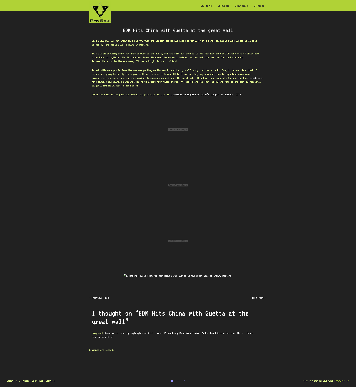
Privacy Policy (342, 380)
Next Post (259, 297)
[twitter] (172, 381)
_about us (206, 5)
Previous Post (99, 297)
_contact (259, 5)
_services (223, 5)
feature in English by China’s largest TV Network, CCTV (207, 94)
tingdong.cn (256, 78)
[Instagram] (184, 381)
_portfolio (241, 5)
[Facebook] (178, 381)
